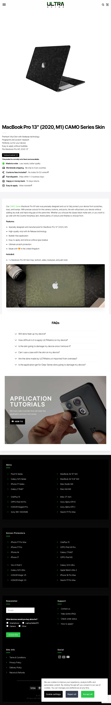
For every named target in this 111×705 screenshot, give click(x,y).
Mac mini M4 (65, 489)
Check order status (69, 619)
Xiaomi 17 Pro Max (68, 512)
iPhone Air (15, 552)
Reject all (72, 694)
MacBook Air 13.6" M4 (69, 479)
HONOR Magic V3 (18, 580)
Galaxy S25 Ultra (18, 570)
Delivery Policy (15, 667)
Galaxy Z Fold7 (17, 489)
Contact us (65, 609)
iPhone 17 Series (17, 484)
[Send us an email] (63, 657)
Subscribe (13, 635)
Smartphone (14, 623)
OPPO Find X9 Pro (18, 502)
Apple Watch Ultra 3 (68, 570)
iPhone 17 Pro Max (18, 542)
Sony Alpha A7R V (67, 507)
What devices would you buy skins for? (22, 619)
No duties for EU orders (27, 172)
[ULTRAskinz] (55, 5)
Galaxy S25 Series (18, 479)
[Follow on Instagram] (59, 657)
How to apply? (67, 624)
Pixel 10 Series (17, 474)
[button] (4, 5)
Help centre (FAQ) (68, 614)
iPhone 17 (15, 557)
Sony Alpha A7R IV (68, 502)
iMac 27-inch (65, 497)
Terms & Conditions (17, 657)
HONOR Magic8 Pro (19, 507)
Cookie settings (53, 694)
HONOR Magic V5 (18, 575)
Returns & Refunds (17, 672)
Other (24, 626)
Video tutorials (19, 185)
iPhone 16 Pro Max (68, 575)
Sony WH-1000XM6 (19, 512)
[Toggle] (16, 334)
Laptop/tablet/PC (32, 623)
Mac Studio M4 (66, 484)
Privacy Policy (15, 662)
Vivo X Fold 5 (16, 565)
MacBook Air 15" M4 (68, 474)
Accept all (87, 694)
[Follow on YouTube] (68, 657)
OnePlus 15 (15, 497)
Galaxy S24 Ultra (67, 565)
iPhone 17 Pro (16, 547)
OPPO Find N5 (66, 557)
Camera (13, 626)
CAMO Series (15, 206)
